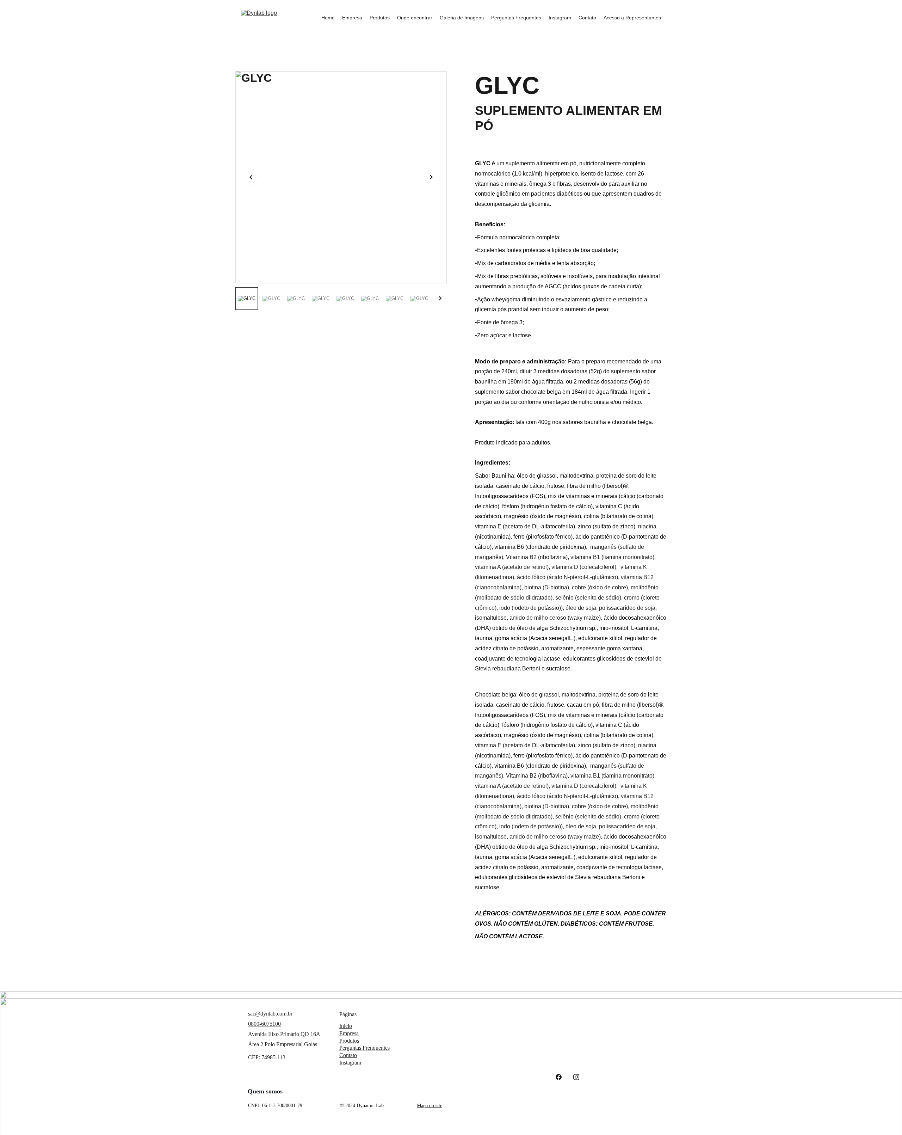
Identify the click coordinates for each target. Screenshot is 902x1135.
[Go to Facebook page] (559, 1077)
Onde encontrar (414, 17)
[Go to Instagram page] (576, 1077)
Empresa (352, 17)
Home (328, 17)
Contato (587, 17)
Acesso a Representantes (632, 17)
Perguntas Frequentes (516, 17)
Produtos (380, 17)
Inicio (345, 1026)
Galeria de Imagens (462, 17)
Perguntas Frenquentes (364, 1048)
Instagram (560, 17)
